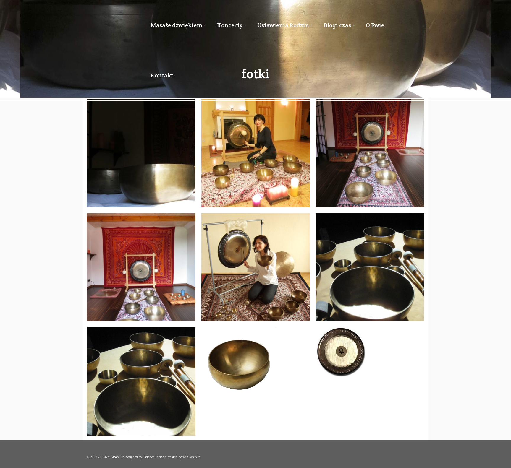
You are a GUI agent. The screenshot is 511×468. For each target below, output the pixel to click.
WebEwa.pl (190, 457)
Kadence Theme (153, 457)
